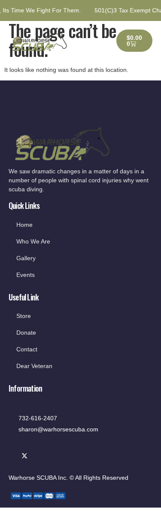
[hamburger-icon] (96, 40)
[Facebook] (13, 456)
